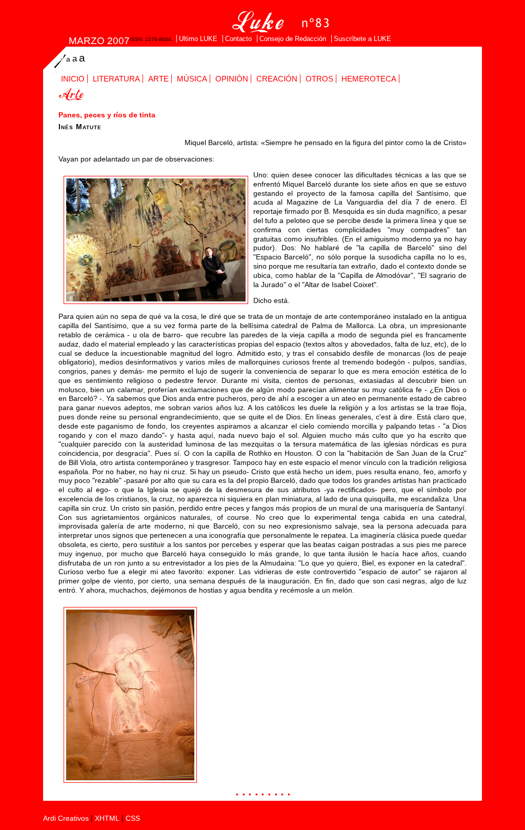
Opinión (231, 78)
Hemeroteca (368, 78)
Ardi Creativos (66, 818)
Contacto (238, 39)
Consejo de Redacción (292, 39)
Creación (276, 78)
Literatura (116, 78)
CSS (133, 818)
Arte (158, 78)
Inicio (73, 78)
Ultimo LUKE (198, 39)
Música (192, 78)
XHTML (107, 818)
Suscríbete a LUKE (362, 39)
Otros (319, 78)
